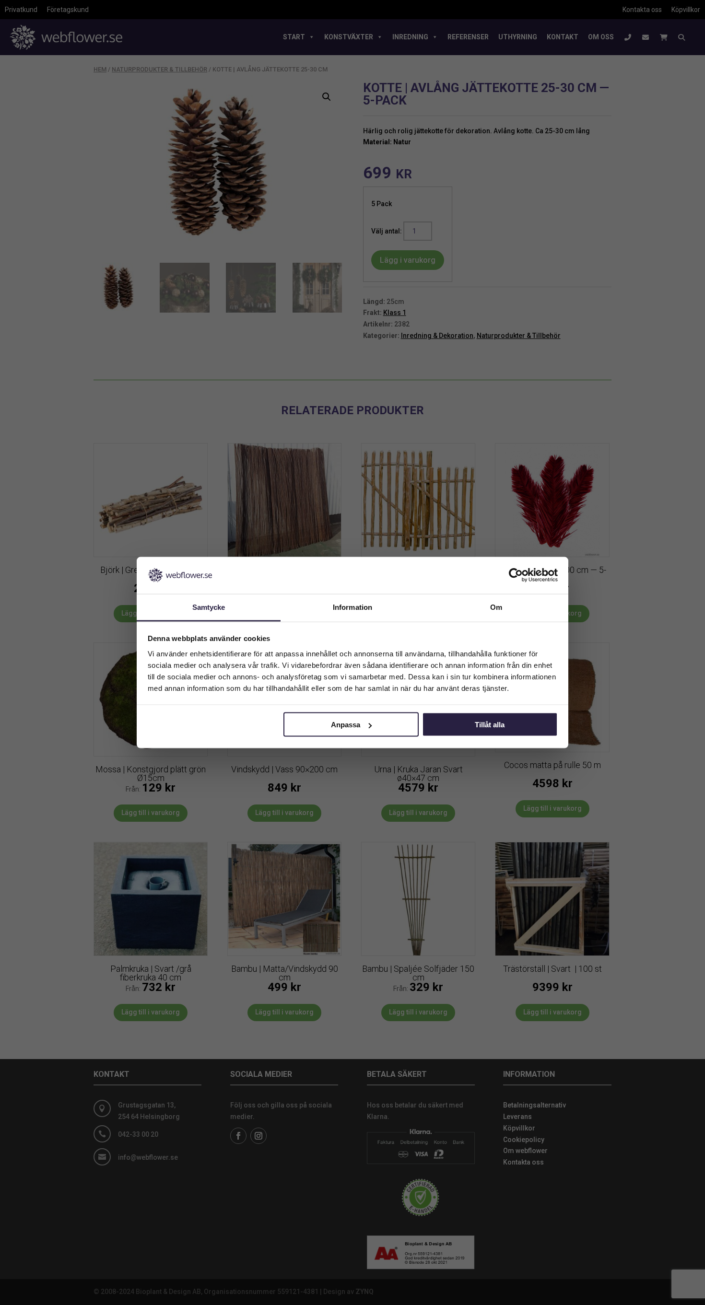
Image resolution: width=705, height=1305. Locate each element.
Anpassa (345, 725)
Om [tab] (496, 607)
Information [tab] (352, 607)
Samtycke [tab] (208, 607)
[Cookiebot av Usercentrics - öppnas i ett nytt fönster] (516, 575)
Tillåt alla (490, 725)
